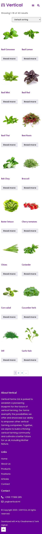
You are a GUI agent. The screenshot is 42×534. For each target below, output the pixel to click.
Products (5, 468)
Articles (5, 479)
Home (4, 458)
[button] (33, 5)
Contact (5, 484)
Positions (5, 473)
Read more (9, 58)
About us (5, 463)
